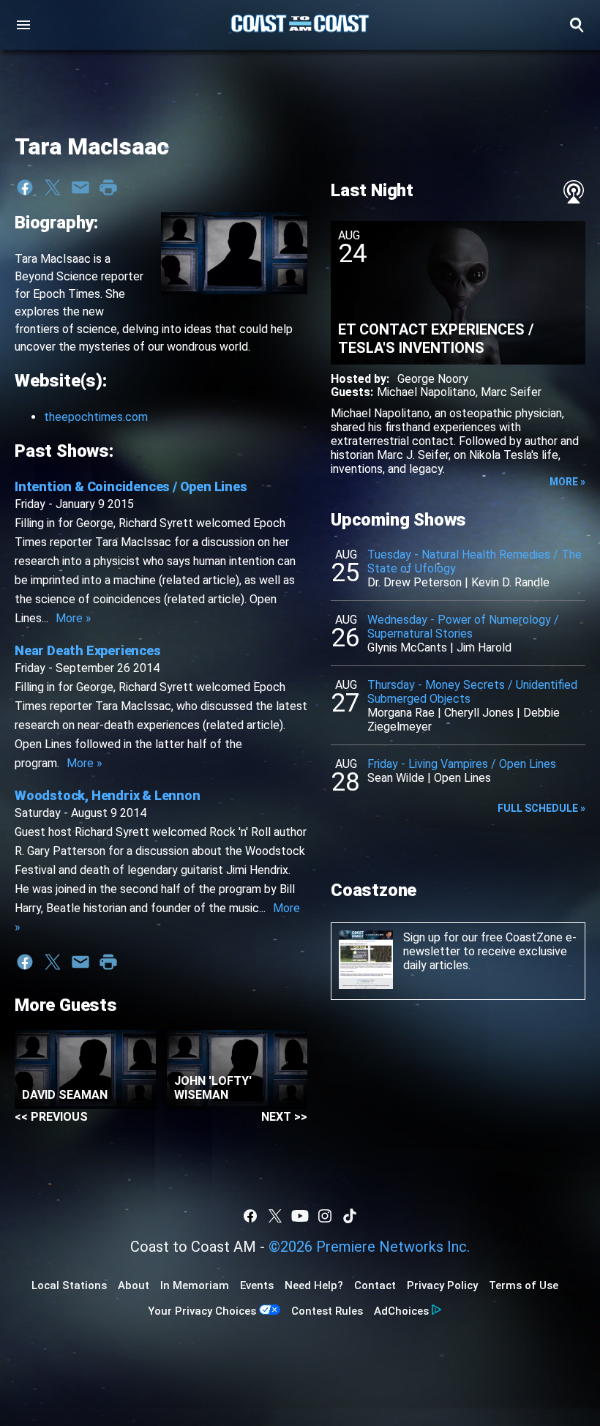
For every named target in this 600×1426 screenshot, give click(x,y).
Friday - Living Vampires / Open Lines (461, 764)
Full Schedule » (541, 808)
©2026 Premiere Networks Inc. (369, 1246)
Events (257, 1285)
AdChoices (401, 1311)
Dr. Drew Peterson (414, 582)
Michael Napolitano (426, 392)
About (133, 1285)
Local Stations (69, 1285)
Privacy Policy (442, 1285)
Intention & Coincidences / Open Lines (131, 486)
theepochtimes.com (96, 417)
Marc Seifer (511, 392)
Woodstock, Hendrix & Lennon (107, 795)
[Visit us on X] (275, 1216)
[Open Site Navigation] (23, 25)
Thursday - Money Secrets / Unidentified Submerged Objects (472, 692)
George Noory (432, 379)
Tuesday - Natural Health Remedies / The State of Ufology (474, 561)
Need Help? (314, 1285)
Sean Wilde (395, 778)
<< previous (51, 1117)
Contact (375, 1285)
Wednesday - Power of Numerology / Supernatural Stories (463, 627)
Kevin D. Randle (510, 582)
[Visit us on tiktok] (350, 1216)
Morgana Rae (401, 713)
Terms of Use (523, 1285)
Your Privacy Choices (202, 1311)
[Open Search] (576, 25)
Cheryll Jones (479, 713)
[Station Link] (300, 24)
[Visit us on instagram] (325, 1216)
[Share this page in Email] (80, 187)
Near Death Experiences (88, 650)
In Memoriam (194, 1285)
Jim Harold (484, 647)
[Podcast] (573, 192)
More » (73, 618)
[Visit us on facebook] (250, 1216)
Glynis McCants (407, 647)
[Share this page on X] (52, 187)
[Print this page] (108, 187)
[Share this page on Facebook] (25, 187)
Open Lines (462, 778)
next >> (284, 1117)
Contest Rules (327, 1311)
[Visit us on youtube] (300, 1216)
